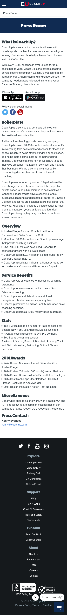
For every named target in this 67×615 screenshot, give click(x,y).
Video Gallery (33, 467)
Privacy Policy (23, 605)
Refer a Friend (33, 484)
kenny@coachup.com (14, 424)
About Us (33, 554)
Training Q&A (33, 473)
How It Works (33, 503)
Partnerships (33, 559)
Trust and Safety (33, 514)
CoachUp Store (33, 539)
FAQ (33, 498)
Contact (34, 575)
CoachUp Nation (33, 462)
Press (33, 564)
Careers (33, 570)
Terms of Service (42, 605)
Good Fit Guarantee (33, 509)
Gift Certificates (33, 478)
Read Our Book (33, 534)
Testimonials (33, 520)
